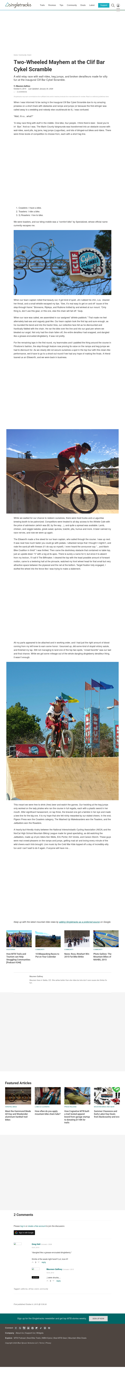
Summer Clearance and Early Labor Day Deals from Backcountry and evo (106, 1114)
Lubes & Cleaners (42, 1107)
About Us (20, 1332)
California (10, 949)
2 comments (22, 91)
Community (72, 5)
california (24, 1289)
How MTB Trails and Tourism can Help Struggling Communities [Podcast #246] (18, 958)
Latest (91, 5)
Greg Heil (36, 1244)
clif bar (30, 1289)
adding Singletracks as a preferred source (79, 921)
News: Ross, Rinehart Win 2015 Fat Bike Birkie (76, 955)
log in (22, 1226)
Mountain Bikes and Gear (104, 1107)
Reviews (52, 5)
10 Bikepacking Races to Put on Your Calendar (47, 955)
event (36, 1289)
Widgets (39, 1332)
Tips (61, 5)
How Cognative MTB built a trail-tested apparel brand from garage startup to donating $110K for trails (77, 1117)
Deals (83, 5)
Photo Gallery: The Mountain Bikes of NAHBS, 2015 (102, 957)
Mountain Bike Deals (77, 1337)
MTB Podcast (20, 1337)
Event (29, 55)
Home (16, 55)
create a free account (37, 1226)
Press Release (70, 1107)
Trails (42, 5)
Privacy (48, 1343)
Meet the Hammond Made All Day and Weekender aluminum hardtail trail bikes (18, 1115)
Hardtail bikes (11, 1107)
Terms (41, 1343)
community (44, 1289)
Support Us (30, 1332)
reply (44, 1262)
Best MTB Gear (60, 1337)
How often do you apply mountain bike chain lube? (48, 1112)
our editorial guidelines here (99, 96)
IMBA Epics (47, 1337)
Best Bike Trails (34, 1337)
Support (103, 5)
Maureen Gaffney (23, 86)
